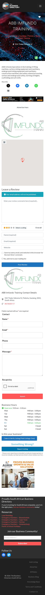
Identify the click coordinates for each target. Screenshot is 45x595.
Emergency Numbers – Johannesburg (15, 524)
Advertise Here (22, 107)
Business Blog (33, 577)
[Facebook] (4, 555)
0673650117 (10, 304)
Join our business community (23, 507)
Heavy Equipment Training (27, 37)
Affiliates (33, 572)
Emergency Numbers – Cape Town (14, 520)
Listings (14, 36)
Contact (6, 314)
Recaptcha (7, 380)
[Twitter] (9, 555)
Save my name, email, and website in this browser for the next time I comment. (23, 254)
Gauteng (22, 36)
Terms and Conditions (33, 587)
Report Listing (22, 449)
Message (7, 352)
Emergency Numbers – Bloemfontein (15, 518)
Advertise (33, 567)
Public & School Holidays (11, 526)
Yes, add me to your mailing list (14, 259)
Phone (5, 341)
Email (5, 330)
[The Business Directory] (11, 5)
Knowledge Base (33, 582)
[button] (5, 125)
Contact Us (33, 592)
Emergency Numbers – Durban (13, 522)
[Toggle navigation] (40, 6)
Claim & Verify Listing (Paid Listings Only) (19, 438)
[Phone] (36, 57)
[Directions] (40, 57)
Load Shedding (7, 515)
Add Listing (33, 562)
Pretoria (31, 36)
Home (7, 36)
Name (5, 319)
